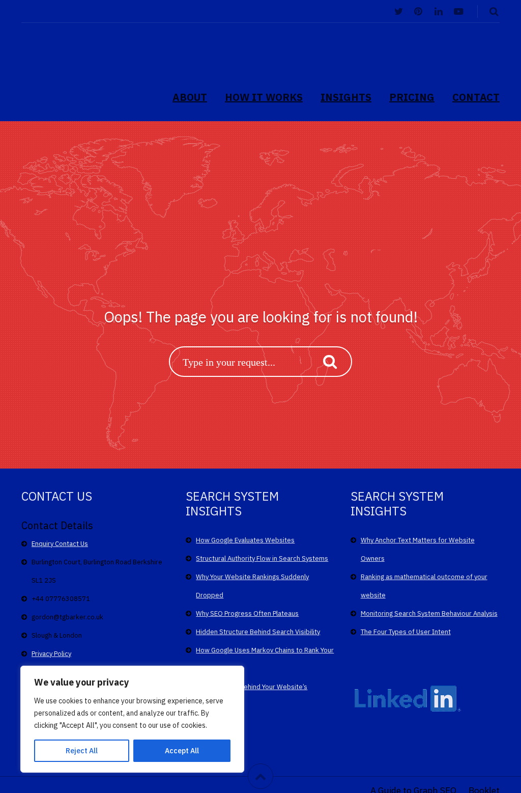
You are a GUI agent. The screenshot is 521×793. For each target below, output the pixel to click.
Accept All (182, 750)
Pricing (412, 97)
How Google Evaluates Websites (245, 540)
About (189, 97)
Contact (476, 97)
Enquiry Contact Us (60, 543)
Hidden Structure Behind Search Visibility (258, 631)
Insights (346, 97)
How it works (264, 97)
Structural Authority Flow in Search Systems (262, 558)
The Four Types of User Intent (406, 631)
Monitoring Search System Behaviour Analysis (429, 613)
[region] (132, 719)
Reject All (82, 750)
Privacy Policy (51, 653)
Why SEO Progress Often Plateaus (247, 613)
